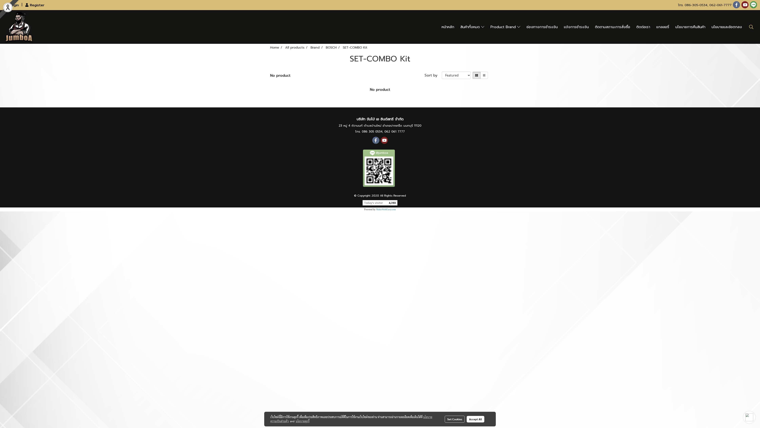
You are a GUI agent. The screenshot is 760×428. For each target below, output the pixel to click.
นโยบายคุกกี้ (303, 421)
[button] (751, 27)
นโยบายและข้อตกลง (727, 27)
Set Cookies (454, 419)
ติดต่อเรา (643, 27)
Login (13, 5)
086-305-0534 (696, 5)
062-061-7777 (720, 5)
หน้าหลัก (448, 27)
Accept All (475, 419)
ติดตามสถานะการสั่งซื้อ (612, 27)
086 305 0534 (372, 131)
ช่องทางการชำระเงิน (542, 27)
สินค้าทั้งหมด (470, 27)
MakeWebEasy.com (386, 209)
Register (36, 5)
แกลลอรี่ (662, 27)
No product (280, 75)
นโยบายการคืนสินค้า (690, 27)
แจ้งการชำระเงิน (576, 27)
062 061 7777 (394, 131)
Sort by (433, 75)
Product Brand (503, 27)
